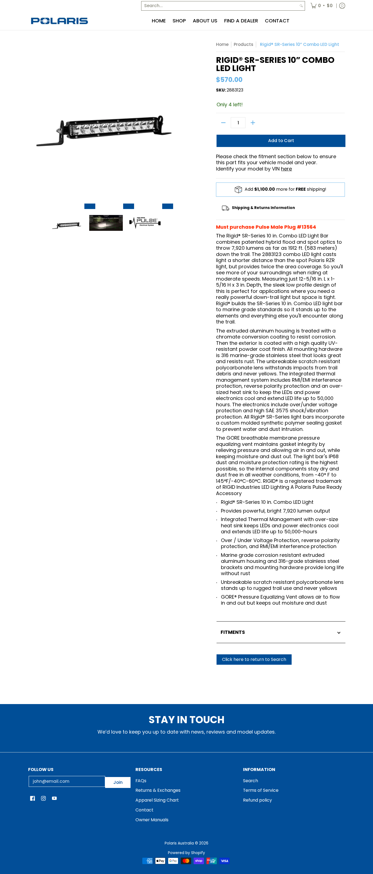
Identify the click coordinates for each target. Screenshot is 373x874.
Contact (144, 810)
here (286, 168)
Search (250, 781)
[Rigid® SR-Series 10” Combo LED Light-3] (167, 206)
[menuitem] (321, 6)
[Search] (301, 5)
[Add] (252, 123)
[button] (32, 799)
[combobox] (219, 5)
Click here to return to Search (254, 659)
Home (222, 44)
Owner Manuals (151, 820)
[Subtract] (223, 123)
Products (243, 44)
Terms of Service (261, 790)
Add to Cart (281, 140)
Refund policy (257, 800)
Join (118, 782)
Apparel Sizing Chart (157, 800)
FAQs (140, 781)
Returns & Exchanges (157, 790)
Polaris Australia (179, 843)
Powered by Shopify (186, 852)
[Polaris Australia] (59, 21)
